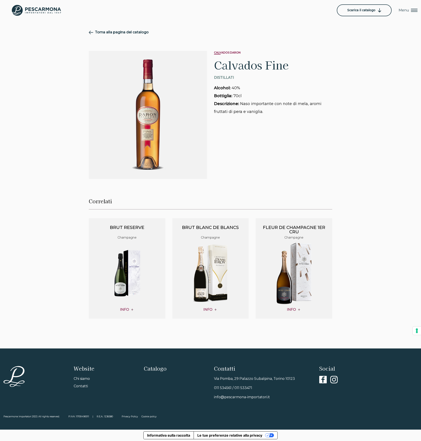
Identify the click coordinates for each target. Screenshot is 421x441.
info (124, 310)
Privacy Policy (130, 416)
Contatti (81, 386)
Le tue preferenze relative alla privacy (229, 435)
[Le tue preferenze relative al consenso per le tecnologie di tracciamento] (417, 331)
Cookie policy (149, 416)
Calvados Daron (227, 52)
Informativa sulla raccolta (168, 435)
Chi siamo (82, 379)
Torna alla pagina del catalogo (122, 32)
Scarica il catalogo (361, 10)
